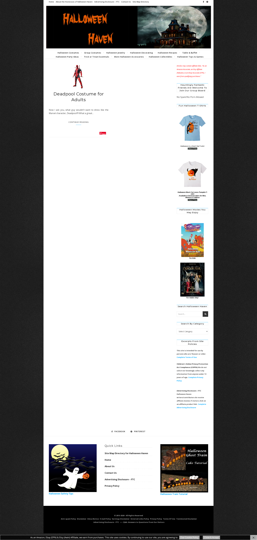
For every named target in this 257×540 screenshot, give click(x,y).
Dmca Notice (93, 519)
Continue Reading (79, 122)
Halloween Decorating (141, 52)
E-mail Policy (105, 519)
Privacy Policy (112, 485)
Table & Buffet (189, 52)
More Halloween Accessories (129, 56)
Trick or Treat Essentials (96, 56)
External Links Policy (140, 519)
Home (51, 2)
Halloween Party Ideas (67, 56)
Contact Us (126, 2)
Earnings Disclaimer (121, 519)
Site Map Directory (141, 2)
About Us (109, 466)
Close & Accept (211, 537)
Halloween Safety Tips (61, 493)
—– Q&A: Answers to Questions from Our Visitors (142, 522)
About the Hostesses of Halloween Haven (74, 2)
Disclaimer (81, 519)
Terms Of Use (169, 519)
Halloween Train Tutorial (174, 494)
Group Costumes (92, 52)
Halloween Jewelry (115, 52)
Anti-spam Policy (68, 519)
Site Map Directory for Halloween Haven (126, 453)
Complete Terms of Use (187, 357)
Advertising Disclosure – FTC (106, 2)
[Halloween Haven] (128, 27)
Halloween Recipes (167, 52)
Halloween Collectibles (160, 56)
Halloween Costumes (68, 52)
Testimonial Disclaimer (186, 519)
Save (103, 134)
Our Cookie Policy (189, 537)
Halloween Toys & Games (190, 56)
